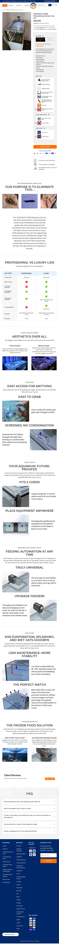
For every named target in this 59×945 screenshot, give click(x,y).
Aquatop (19, 902)
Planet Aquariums (21, 862)
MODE (18, 919)
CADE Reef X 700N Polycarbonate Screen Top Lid (14, 9)
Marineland (19, 887)
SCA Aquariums (21, 916)
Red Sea (19, 845)
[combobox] (43, 5)
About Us (5, 849)
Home (3, 9)
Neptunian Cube (21, 908)
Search (4, 845)
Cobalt (18, 922)
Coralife (19, 899)
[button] (56, 5)
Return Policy (6, 879)
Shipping (35, 23)
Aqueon (19, 884)
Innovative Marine (21, 853)
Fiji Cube (19, 890)
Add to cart (45, 147)
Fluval (18, 896)
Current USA (20, 925)
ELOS (18, 928)
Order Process (6, 861)
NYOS (18, 873)
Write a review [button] (50, 779)
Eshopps (19, 881)
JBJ (17, 893)
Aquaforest (19, 870)
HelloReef (19, 856)
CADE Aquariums (21, 859)
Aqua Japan (20, 905)
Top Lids (26, 941)
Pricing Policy (6, 882)
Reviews (27, 5)
